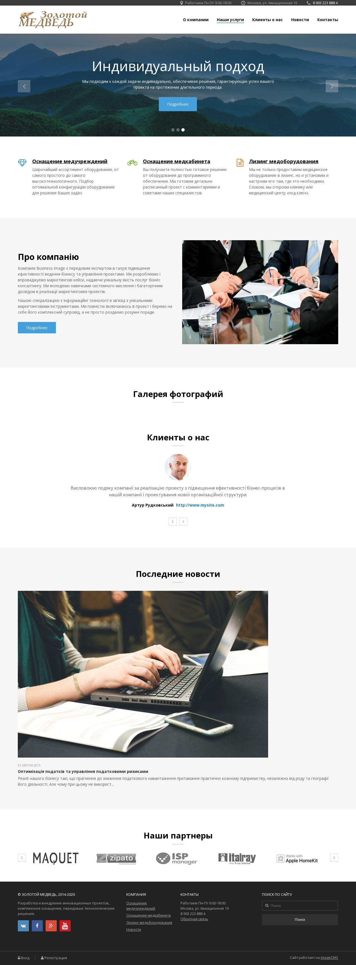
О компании (196, 20)
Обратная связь (194, 919)
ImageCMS (329, 957)
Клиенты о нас (267, 20)
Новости (300, 20)
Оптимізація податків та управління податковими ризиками (83, 771)
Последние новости (178, 573)
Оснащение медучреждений (69, 161)
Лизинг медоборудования (283, 161)
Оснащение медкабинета (176, 161)
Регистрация (55, 958)
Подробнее (178, 104)
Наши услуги (230, 20)
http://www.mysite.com (200, 505)
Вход (25, 958)
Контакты (327, 20)
